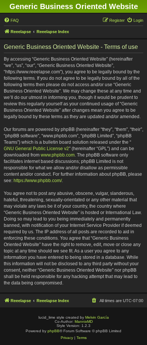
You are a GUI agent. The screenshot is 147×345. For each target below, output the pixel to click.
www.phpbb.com (58, 155)
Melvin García (97, 317)
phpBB (53, 331)
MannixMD (84, 321)
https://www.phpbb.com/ (38, 180)
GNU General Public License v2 (36, 148)
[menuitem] (11, 20)
